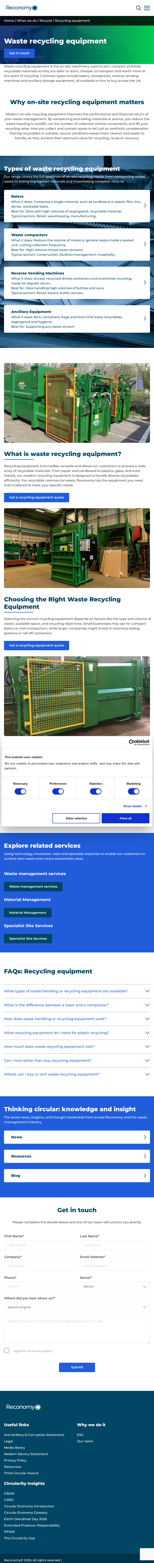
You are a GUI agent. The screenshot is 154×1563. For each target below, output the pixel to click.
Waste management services (33, 886)
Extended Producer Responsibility (32, 1525)
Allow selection (76, 818)
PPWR (9, 1532)
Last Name (89, 1236)
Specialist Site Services (28, 938)
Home (9, 21)
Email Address (92, 1257)
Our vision (85, 1441)
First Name (14, 1236)
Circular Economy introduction (29, 1506)
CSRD (8, 1500)
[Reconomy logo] (22, 8)
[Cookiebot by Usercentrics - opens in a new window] (131, 743)
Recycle (46, 21)
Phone (10, 1278)
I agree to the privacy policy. (33, 1351)
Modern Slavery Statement (26, 1454)
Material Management (27, 913)
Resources (12, 1467)
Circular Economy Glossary (26, 1513)
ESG (80, 1435)
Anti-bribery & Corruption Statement (34, 1435)
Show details (132, 806)
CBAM (9, 1493)
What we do (27, 21)
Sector (86, 1278)
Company (13, 1257)
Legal (8, 1441)
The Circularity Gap (19, 1538)
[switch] (58, 791)
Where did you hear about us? (29, 1298)
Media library (14, 1448)
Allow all (126, 818)
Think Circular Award (21, 1473)
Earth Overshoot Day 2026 (25, 1519)
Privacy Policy (15, 1460)
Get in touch (19, 53)
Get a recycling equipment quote (36, 497)
